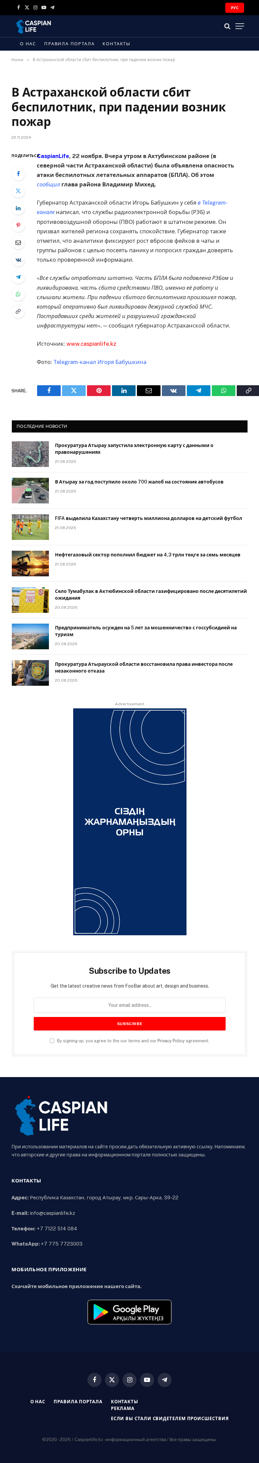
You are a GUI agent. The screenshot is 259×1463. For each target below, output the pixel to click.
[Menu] (239, 26)
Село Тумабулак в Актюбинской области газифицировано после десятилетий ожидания (151, 595)
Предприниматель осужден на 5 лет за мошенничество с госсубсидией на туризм (146, 631)
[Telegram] (18, 277)
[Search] (227, 26)
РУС (234, 8)
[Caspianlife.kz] (34, 26)
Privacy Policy (171, 1040)
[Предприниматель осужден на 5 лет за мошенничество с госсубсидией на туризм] (30, 636)
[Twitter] (18, 191)
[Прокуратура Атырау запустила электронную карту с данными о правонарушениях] (30, 454)
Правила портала (69, 43)
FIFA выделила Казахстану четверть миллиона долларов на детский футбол (148, 518)
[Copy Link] (18, 311)
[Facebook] (18, 173)
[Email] (18, 242)
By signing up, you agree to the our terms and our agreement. (132, 1040)
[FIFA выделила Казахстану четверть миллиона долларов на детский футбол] (30, 527)
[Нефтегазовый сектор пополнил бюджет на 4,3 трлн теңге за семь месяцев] (30, 563)
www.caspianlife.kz (91, 343)
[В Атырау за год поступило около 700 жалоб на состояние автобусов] (30, 490)
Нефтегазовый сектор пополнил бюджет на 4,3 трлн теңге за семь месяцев (147, 554)
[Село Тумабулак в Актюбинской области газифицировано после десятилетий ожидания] (30, 600)
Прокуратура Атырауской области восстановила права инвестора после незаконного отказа (144, 667)
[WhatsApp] (18, 294)
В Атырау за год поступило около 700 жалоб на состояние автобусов (139, 482)
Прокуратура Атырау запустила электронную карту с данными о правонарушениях (134, 449)
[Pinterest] (18, 225)
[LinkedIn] (18, 208)
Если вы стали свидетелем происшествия (170, 1418)
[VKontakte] (18, 259)
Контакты (117, 43)
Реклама (123, 1408)
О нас (28, 43)
